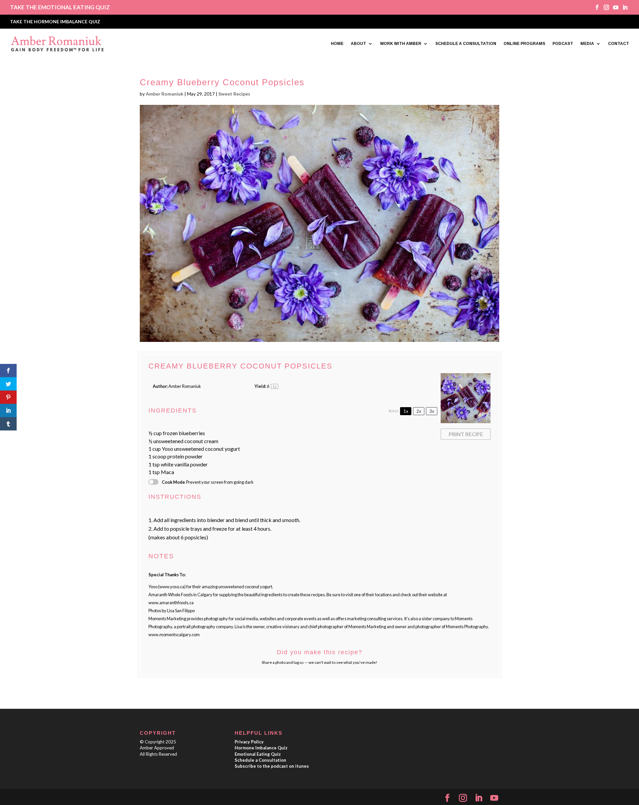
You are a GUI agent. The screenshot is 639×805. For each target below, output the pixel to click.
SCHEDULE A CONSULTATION (465, 43)
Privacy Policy (249, 741)
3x (431, 411)
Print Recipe (466, 434)
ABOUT (358, 43)
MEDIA (587, 43)
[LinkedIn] (479, 798)
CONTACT (618, 43)
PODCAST (562, 43)
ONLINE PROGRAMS (524, 43)
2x (418, 411)
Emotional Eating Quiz (258, 754)
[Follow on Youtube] (613, 7)
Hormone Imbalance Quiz (261, 747)
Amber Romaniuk (164, 94)
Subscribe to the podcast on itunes (272, 766)
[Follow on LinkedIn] (623, 7)
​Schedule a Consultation (260, 760)
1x (405, 411)
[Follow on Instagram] (604, 7)
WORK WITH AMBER (400, 43)
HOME (337, 43)
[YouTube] (494, 798)
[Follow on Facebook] (595, 7)
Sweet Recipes (234, 94)
